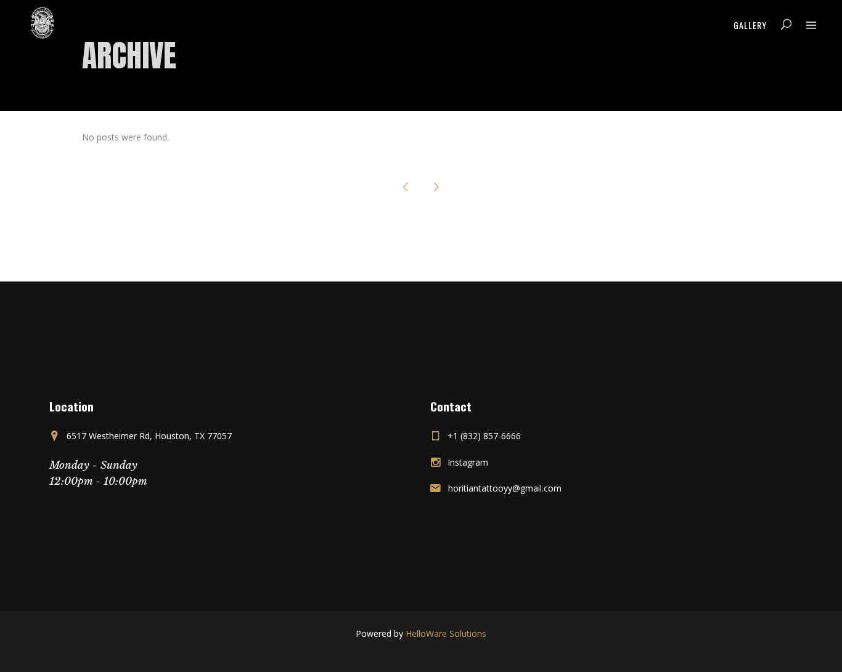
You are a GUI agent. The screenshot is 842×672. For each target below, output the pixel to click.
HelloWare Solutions (446, 633)
